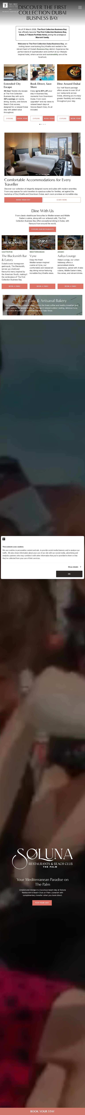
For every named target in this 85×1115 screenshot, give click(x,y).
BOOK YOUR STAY (22, 118)
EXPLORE (9, 118)
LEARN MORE (62, 200)
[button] (39, 124)
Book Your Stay (42, 1111)
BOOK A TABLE (14, 286)
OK (69, 574)
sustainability (52, 54)
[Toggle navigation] (80, 7)
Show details (73, 567)
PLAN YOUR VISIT (42, 903)
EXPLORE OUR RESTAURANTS (42, 229)
